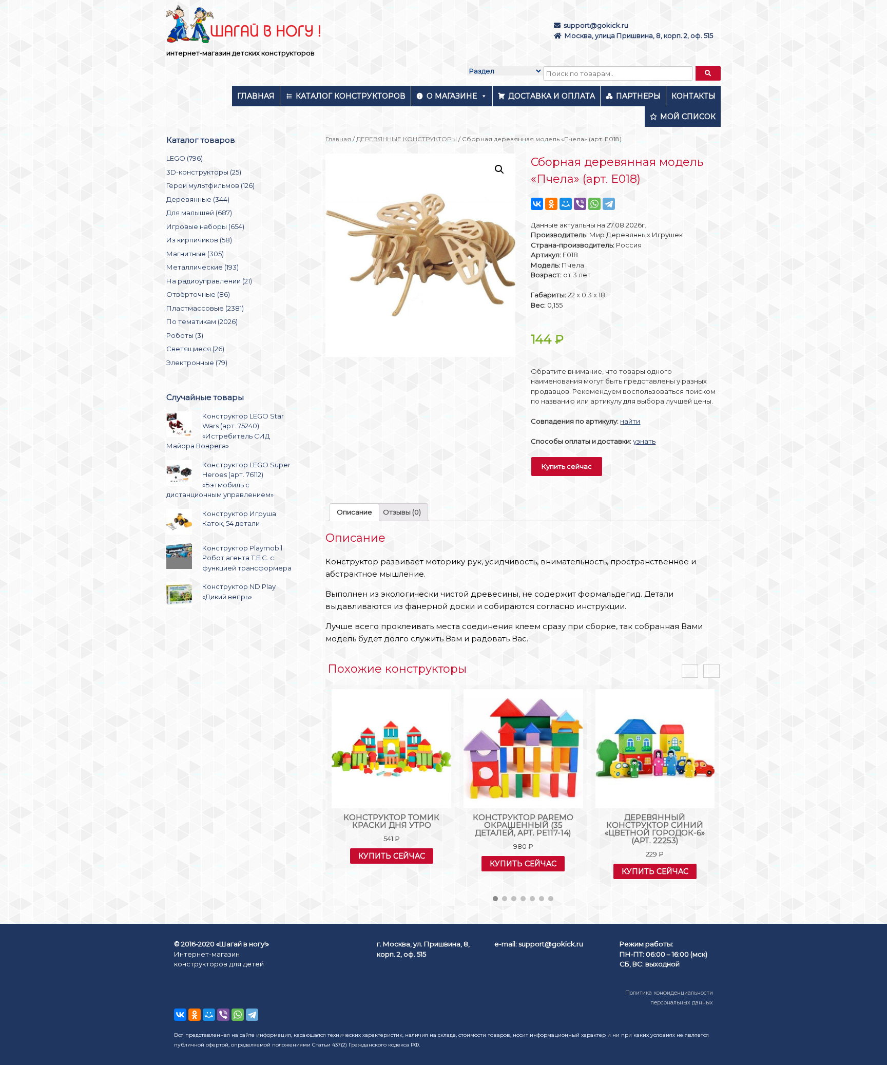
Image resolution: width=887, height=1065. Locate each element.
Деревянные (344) (197, 199)
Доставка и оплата (551, 96)
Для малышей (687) (199, 212)
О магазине (452, 96)
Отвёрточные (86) (198, 294)
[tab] (354, 512)
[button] (495, 898)
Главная (256, 96)
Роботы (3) (184, 335)
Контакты (693, 96)
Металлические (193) (202, 267)
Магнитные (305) (195, 254)
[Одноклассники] (551, 204)
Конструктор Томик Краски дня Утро (391, 821)
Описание (354, 512)
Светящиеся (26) (195, 349)
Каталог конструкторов (351, 96)
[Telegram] (609, 204)
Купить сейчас (567, 466)
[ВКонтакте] (537, 204)
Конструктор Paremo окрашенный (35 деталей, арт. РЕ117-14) (523, 825)
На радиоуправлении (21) (209, 281)
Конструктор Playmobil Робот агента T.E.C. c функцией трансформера (247, 558)
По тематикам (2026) (202, 321)
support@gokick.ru (596, 25)
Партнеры (638, 96)
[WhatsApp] (594, 204)
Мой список (688, 116)
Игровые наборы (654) (205, 226)
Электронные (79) (196, 362)
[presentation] (690, 671)
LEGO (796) (184, 158)
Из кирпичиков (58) (199, 240)
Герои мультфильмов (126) (210, 185)
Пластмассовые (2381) (205, 308)
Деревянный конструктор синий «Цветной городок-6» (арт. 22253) (655, 828)
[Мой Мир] (566, 204)
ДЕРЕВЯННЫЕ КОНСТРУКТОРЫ (406, 139)
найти (630, 421)
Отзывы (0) (402, 512)
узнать (644, 441)
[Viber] (580, 204)
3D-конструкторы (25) (203, 172)
